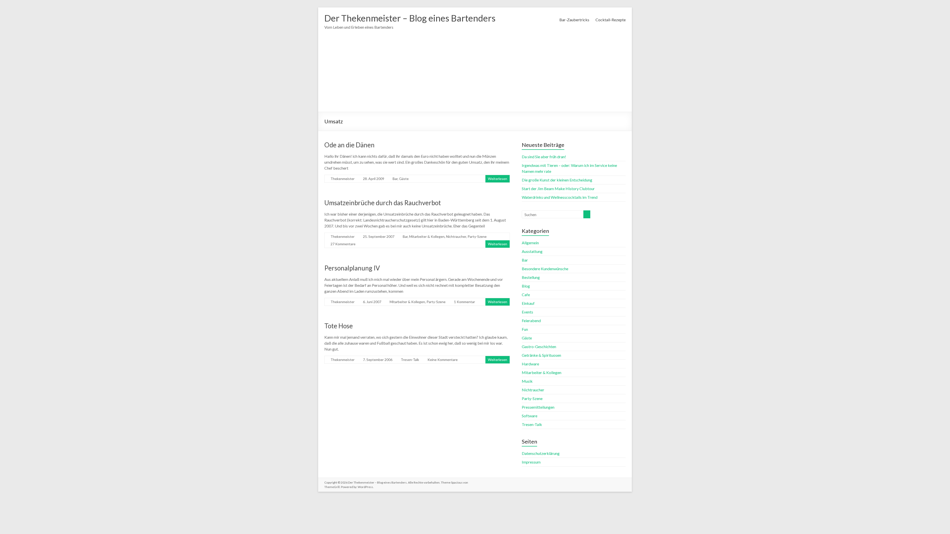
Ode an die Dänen (349, 145)
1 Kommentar (464, 302)
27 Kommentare (343, 244)
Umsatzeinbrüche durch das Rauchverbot (382, 203)
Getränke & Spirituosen (541, 355)
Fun (525, 329)
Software (529, 415)
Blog (526, 286)
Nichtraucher (456, 236)
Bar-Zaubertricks (574, 19)
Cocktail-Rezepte (610, 19)
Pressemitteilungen (538, 407)
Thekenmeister (343, 179)
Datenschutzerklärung (541, 453)
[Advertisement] (475, 74)
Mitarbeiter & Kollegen (427, 236)
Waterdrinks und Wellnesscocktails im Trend (559, 197)
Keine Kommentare (443, 359)
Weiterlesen (497, 179)
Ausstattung (532, 251)
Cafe (526, 294)
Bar (395, 179)
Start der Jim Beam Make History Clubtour (558, 188)
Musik (527, 381)
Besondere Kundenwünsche (545, 268)
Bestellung (531, 277)
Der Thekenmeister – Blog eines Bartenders (410, 18)
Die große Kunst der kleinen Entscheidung (557, 180)
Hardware (530, 363)
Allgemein (530, 242)
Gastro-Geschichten (539, 346)
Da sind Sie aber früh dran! (544, 156)
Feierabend (531, 320)
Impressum (531, 462)
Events (527, 312)
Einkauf (528, 303)
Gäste (404, 179)
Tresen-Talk (410, 359)
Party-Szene (477, 236)
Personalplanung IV (352, 268)
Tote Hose (338, 326)
